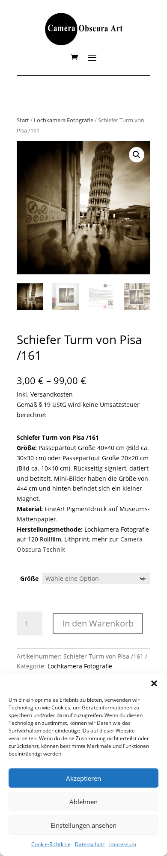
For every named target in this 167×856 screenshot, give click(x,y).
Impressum (122, 844)
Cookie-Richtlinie (51, 844)
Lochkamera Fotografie (63, 120)
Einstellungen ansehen (83, 825)
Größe (29, 578)
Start (23, 120)
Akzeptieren (83, 778)
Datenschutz (90, 844)
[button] (154, 683)
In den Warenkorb (98, 623)
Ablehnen (83, 801)
